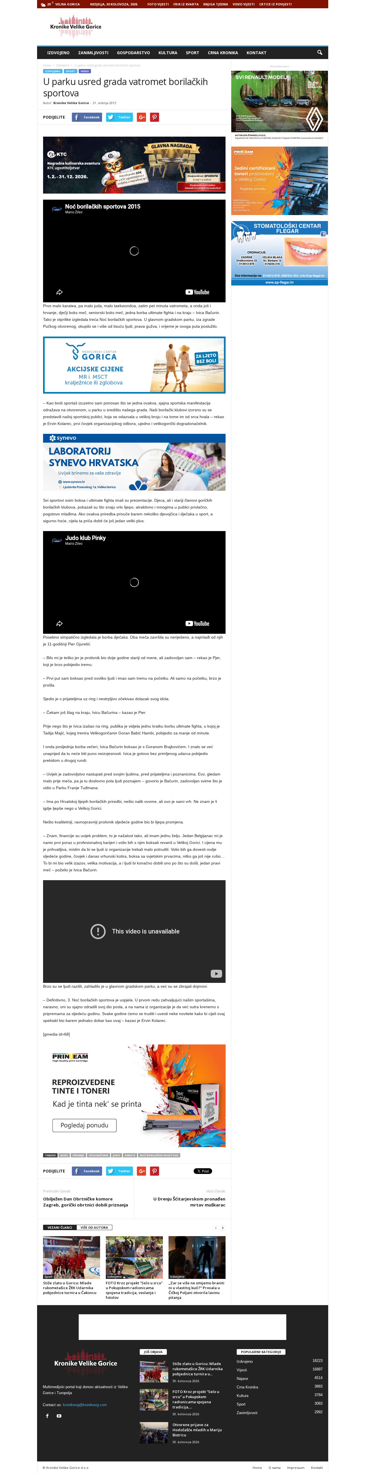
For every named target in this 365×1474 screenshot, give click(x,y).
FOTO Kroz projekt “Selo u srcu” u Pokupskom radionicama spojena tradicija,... (196, 1399)
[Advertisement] (224, 27)
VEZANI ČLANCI (60, 1227)
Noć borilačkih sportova (159, 1155)
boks (64, 1155)
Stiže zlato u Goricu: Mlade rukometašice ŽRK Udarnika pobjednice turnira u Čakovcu (69, 1287)
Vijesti (242, 1370)
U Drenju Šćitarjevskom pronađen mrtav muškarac (189, 1202)
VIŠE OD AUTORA (94, 1227)
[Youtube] (59, 1416)
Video (85, 71)
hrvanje (78, 1155)
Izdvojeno (58, 52)
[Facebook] (48, 1416)
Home (47, 65)
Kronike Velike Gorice (71, 103)
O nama (275, 1467)
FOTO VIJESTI (158, 4)
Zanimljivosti (93, 52)
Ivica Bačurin (98, 1155)
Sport (192, 52)
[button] (319, 52)
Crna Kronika (223, 52)
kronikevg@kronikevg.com (85, 1405)
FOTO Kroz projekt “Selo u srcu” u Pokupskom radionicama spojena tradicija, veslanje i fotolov (134, 1290)
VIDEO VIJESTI (244, 4)
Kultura (168, 52)
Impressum (296, 1467)
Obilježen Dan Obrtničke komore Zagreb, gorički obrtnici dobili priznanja (85, 1202)
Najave (242, 1378)
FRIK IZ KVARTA (186, 4)
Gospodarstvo (133, 52)
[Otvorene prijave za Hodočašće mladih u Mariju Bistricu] (154, 1432)
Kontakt (257, 52)
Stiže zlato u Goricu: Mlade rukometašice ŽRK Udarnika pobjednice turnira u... (198, 1368)
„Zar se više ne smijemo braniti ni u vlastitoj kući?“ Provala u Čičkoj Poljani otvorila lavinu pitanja (196, 1290)
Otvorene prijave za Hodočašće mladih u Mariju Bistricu (197, 1429)
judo (116, 1155)
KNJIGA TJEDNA (215, 4)
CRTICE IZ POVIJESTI (275, 4)
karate (130, 1155)
